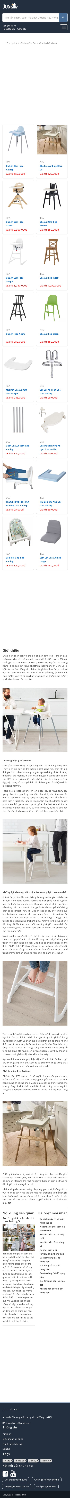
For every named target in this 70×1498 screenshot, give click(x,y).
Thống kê (19, 1460)
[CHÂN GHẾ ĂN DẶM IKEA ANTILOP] (18, 431)
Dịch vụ (32, 1460)
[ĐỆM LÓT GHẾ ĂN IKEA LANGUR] (52, 543)
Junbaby (17, 1494)
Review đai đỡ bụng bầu (52, 1253)
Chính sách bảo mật (13, 1443)
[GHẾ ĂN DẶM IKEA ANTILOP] (18, 151)
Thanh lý (45, 1460)
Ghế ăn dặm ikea (48, 43)
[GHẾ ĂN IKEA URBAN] (52, 319)
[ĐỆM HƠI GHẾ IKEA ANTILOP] (18, 543)
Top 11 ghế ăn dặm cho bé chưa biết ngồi (18, 1220)
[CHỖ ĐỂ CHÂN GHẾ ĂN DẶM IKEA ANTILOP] (52, 431)
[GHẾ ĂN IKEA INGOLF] (52, 263)
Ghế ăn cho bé (28, 43)
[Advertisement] (35, 84)
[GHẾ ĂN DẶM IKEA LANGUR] (18, 263)
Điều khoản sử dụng (13, 1438)
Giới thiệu (7, 1434)
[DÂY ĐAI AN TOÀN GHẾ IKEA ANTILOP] (52, 375)
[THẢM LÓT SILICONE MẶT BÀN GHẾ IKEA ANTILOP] (18, 487)
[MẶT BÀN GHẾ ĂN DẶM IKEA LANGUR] (18, 375)
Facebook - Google (14, 27)
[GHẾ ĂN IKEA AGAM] (18, 319)
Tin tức (6, 1460)
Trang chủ (12, 43)
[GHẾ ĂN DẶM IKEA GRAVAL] (18, 207)
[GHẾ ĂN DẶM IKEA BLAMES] (52, 207)
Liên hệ (6, 1448)
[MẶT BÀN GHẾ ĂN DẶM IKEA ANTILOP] (52, 487)
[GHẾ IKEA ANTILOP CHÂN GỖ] (52, 151)
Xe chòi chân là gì (48, 1250)
